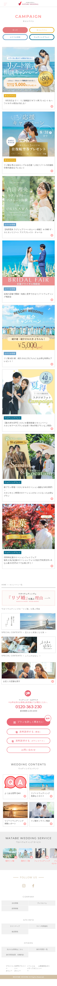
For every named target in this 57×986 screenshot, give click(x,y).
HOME (3, 585)
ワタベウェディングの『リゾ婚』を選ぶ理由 (20, 609)
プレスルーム (42, 903)
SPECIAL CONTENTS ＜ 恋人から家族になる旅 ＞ (24, 632)
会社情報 (15, 903)
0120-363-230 (28, 706)
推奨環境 (15, 932)
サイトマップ (15, 926)
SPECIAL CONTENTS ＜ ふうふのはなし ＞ (21, 656)
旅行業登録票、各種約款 (15, 955)
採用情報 (15, 908)
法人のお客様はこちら (15, 949)
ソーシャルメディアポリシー (32, 968)
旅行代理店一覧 (42, 949)
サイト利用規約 (42, 926)
